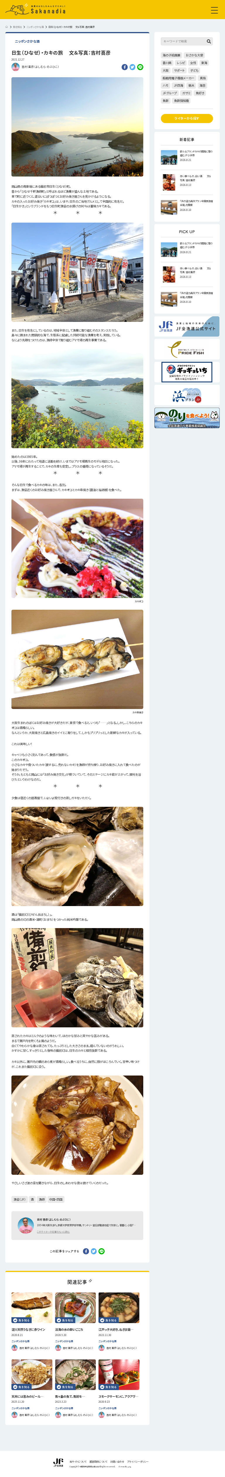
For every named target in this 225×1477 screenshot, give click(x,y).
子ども (194, 70)
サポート (179, 70)
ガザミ (186, 93)
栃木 (191, 85)
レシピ (181, 63)
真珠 (203, 78)
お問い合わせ (117, 1461)
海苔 (202, 85)
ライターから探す (187, 118)
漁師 (42, 1199)
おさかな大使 (194, 55)
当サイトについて (77, 1461)
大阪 (165, 70)
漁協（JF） (19, 1199)
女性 (193, 63)
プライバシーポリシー (138, 1461)
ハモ (165, 85)
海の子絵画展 (171, 55)
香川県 (167, 63)
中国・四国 (55, 1199)
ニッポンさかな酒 (27, 41)
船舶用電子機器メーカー (178, 78)
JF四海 (178, 85)
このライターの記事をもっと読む (53, 1231)
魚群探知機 (181, 100)
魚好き (200, 93)
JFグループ (170, 93)
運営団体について (98, 1461)
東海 (204, 63)
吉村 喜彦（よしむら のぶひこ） (40, 67)
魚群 (165, 100)
